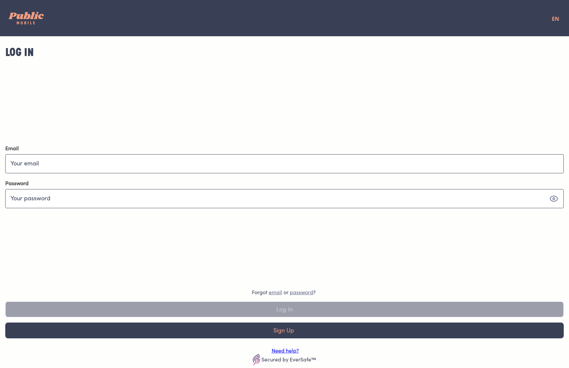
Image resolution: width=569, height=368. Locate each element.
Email (12, 148)
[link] (275, 292)
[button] (553, 198)
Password (17, 183)
